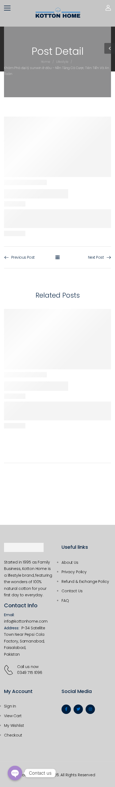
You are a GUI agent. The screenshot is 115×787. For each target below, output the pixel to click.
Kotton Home (32, 775)
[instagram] (90, 709)
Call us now (28, 666)
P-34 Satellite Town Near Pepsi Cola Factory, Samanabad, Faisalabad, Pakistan (24, 641)
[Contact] (9, 670)
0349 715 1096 (29, 672)
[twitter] (78, 709)
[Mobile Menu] (7, 8)
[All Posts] (57, 257)
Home (46, 61)
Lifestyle (62, 61)
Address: (11, 628)
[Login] (108, 7)
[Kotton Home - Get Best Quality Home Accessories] (58, 13)
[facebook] (66, 709)
